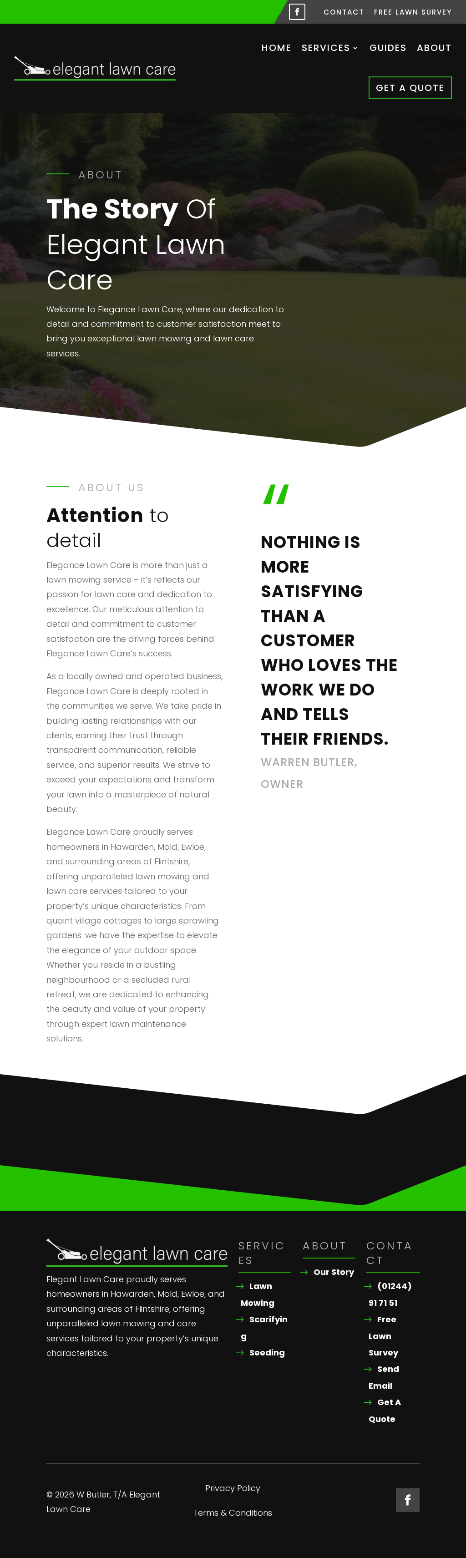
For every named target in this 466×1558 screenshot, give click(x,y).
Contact (344, 13)
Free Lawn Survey (413, 13)
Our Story (334, 1272)
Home (277, 47)
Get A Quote (410, 87)
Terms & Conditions (232, 1514)
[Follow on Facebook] (297, 12)
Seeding (267, 1352)
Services (326, 47)
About (434, 47)
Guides (388, 47)
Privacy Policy (232, 1489)
